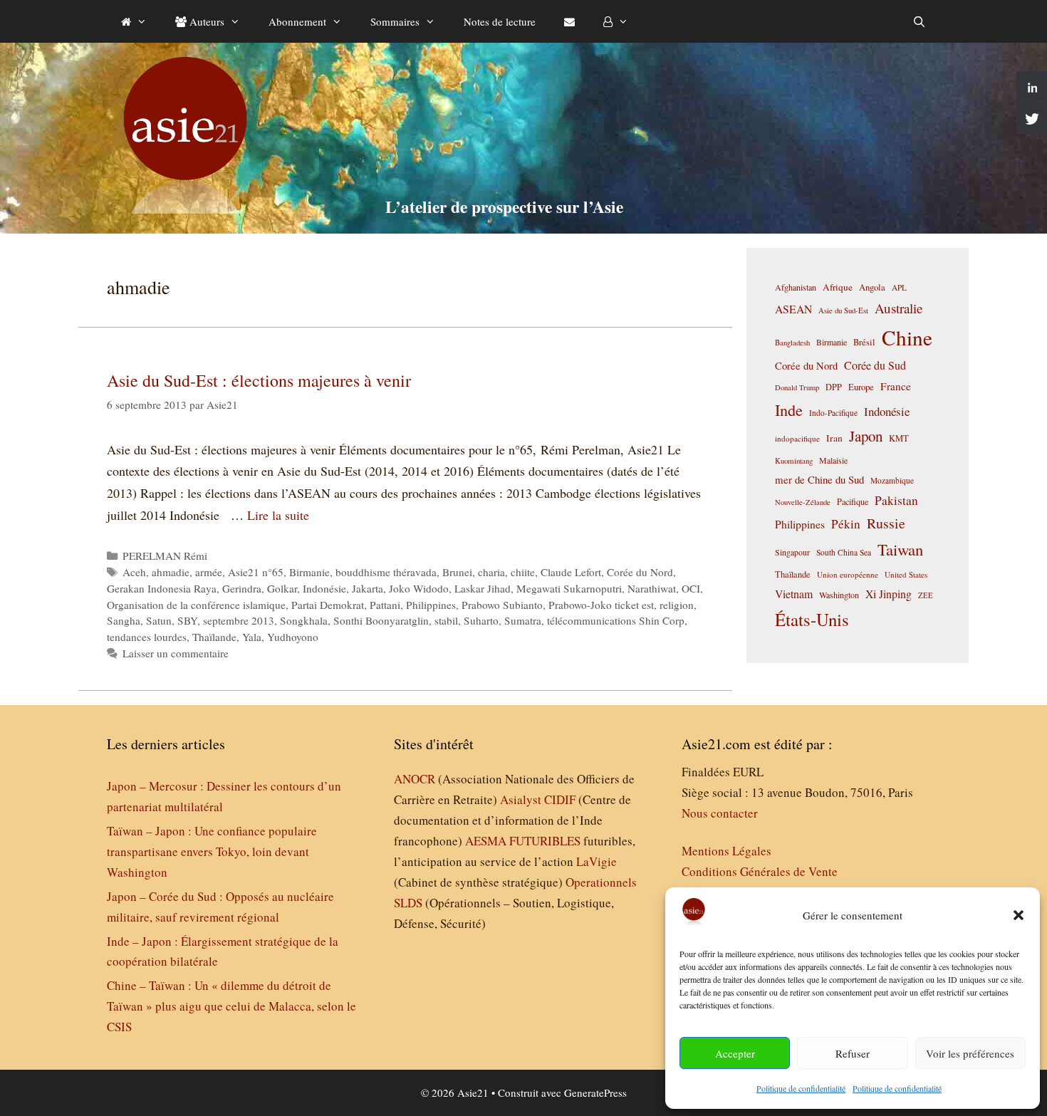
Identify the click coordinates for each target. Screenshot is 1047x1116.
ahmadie (170, 572)
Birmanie (309, 572)
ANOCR (414, 779)
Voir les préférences (970, 1053)
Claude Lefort (571, 572)
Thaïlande (214, 637)
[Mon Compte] (615, 21)
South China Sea (843, 552)
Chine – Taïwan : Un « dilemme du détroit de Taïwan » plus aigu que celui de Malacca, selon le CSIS (231, 1006)
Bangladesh (792, 343)
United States (906, 574)
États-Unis (812, 619)
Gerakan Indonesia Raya (162, 588)
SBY (187, 620)
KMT (899, 438)
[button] (1018, 915)
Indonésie (324, 588)
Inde (789, 409)
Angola (872, 287)
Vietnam (794, 593)
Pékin (845, 524)
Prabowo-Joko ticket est (601, 605)
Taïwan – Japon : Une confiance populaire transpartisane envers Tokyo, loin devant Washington (212, 851)
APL (899, 287)
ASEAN (793, 308)
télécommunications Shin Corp (615, 620)
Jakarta (367, 588)
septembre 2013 (238, 620)
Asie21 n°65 (255, 572)
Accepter (735, 1053)
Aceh (134, 572)
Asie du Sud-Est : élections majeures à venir (259, 380)
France (895, 386)
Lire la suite (278, 514)
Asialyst (520, 799)
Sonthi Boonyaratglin (381, 620)
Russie (886, 523)
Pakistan (896, 500)
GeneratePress (595, 1092)
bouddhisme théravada (386, 572)
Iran (834, 438)
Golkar (282, 588)
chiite (523, 572)
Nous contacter (720, 813)
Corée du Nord (640, 572)
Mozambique (892, 480)
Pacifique (852, 501)
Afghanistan (795, 287)
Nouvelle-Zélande (802, 502)
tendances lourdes (147, 637)
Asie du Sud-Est (843, 310)
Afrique (838, 287)
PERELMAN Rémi (165, 555)
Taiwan (900, 549)
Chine (907, 337)
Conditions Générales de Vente (760, 871)
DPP (833, 386)
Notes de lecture (500, 21)
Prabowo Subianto (502, 605)
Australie (898, 308)
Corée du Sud (875, 365)
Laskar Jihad (482, 588)
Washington (839, 594)
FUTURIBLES (544, 841)
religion (677, 605)
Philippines (431, 605)
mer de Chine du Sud (819, 479)
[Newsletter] (569, 21)
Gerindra (241, 588)
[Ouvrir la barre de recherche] (919, 21)
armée (208, 572)
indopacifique (797, 438)
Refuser (852, 1053)
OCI (691, 588)
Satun (159, 620)
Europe (861, 387)
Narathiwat (651, 588)
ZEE (925, 595)
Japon (865, 436)
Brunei (457, 572)
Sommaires (395, 21)
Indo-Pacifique (833, 412)
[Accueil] (134, 21)
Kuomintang (794, 460)
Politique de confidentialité (800, 1088)
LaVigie (596, 861)
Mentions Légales (726, 851)
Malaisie (833, 460)
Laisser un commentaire (176, 653)
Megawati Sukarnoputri (569, 588)
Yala (251, 637)
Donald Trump (797, 387)
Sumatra (522, 620)
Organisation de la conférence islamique (196, 605)
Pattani (385, 605)
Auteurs (205, 21)
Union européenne (847, 574)
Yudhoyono (292, 637)
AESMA (485, 841)
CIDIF (559, 799)
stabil (446, 620)
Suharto (481, 620)
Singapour (792, 552)
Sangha (123, 620)
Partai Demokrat (327, 605)
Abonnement (297, 21)
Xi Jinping (888, 593)
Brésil (864, 342)
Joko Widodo (419, 588)
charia (491, 572)
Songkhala (304, 620)
